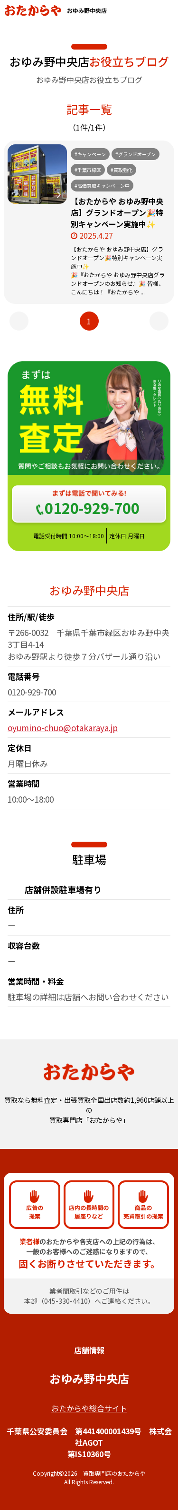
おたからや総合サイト (89, 1408)
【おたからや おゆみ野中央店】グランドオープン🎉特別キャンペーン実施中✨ (117, 212)
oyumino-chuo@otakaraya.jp (63, 728)
